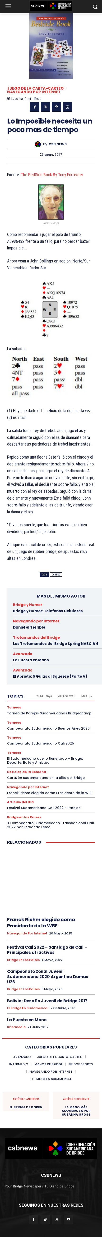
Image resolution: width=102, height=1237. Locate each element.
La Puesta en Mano (31, 660)
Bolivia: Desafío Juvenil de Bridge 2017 (47, 1001)
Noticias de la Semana (26, 771)
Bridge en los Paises (24, 817)
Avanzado (22, 654)
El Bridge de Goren (25, 1107)
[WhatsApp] (67, 107)
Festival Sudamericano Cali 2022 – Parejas (43, 807)
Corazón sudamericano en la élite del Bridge (46, 777)
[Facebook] (34, 107)
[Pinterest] (56, 107)
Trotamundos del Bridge (36, 637)
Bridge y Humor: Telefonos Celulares (48, 610)
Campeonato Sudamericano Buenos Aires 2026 (48, 728)
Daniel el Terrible (29, 627)
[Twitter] (45, 107)
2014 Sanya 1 (67, 696)
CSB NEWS (58, 144)
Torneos (14, 707)
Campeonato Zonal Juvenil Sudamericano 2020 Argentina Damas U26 (47, 977)
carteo (56, 574)
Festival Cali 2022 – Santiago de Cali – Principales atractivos (47, 949)
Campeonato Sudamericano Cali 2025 (40, 743)
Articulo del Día (20, 802)
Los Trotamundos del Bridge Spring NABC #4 (55, 643)
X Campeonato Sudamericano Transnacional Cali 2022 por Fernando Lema (50, 825)
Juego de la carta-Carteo (35, 88)
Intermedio (16, 1027)
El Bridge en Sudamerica (27, 1008)
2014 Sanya (44, 696)
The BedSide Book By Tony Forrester (52, 174)
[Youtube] (68, 1219)
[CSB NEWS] (39, 144)
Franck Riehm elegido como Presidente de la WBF (49, 793)
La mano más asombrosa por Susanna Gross (76, 1111)
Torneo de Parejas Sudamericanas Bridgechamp (49, 713)
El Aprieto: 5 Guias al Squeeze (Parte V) (50, 676)
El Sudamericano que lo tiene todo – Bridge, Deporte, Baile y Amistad (45, 760)
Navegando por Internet (33, 92)
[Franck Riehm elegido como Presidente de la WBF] (51, 881)
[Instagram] (45, 1219)
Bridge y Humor (27, 605)
